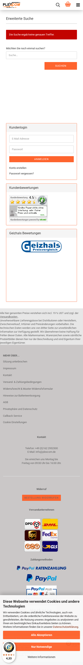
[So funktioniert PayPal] (41, 577)
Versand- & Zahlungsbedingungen (22, 381)
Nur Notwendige (41, 646)
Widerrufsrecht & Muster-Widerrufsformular (28, 388)
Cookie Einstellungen (15, 422)
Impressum (9, 368)
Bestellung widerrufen (41, 497)
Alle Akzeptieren (41, 635)
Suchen (60, 65)
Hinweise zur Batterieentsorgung (21, 395)
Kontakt (7, 375)
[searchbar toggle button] (58, 5)
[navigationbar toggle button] (78, 5)
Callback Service (12, 415)
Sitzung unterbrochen (15, 361)
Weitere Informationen (41, 657)
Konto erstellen (17, 167)
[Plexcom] (10, 5)
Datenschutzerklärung (65, 626)
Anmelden (41, 159)
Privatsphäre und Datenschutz (20, 408)
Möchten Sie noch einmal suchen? (25, 48)
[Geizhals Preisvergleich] (41, 246)
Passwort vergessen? (21, 173)
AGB (5, 402)
